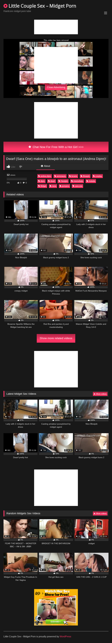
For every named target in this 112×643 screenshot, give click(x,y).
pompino (65, 186)
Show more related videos (56, 338)
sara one (78, 186)
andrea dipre (46, 176)
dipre (43, 181)
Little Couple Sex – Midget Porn (41, 6)
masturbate (78, 181)
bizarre (74, 176)
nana (54, 186)
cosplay (98, 176)
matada (92, 181)
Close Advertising (56, 87)
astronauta (61, 176)
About (46, 166)
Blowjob (86, 176)
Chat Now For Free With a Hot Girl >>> (58, 147)
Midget (43, 186)
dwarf (52, 181)
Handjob (64, 181)
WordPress (65, 636)
